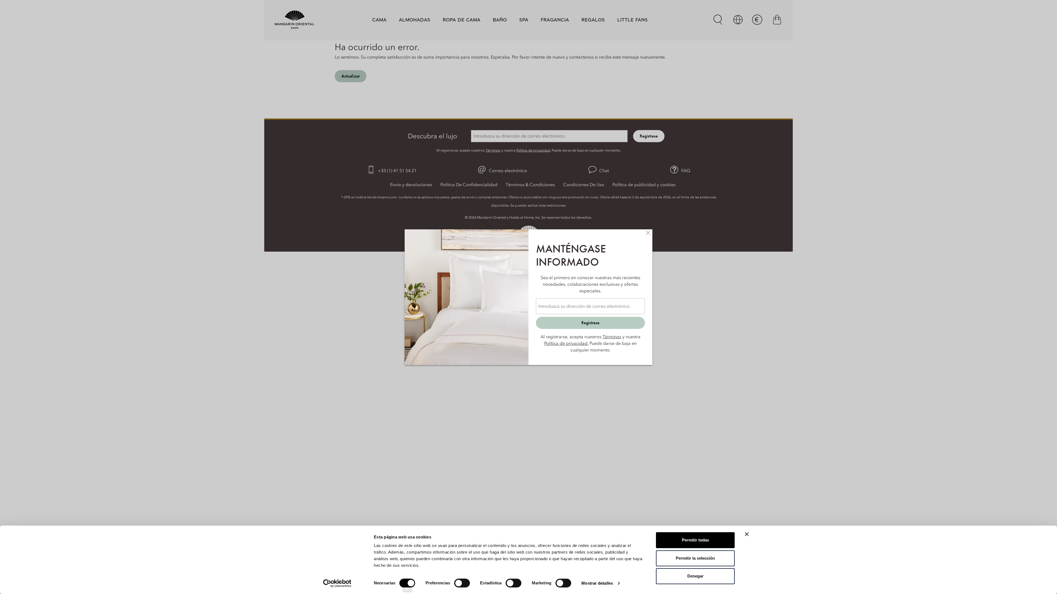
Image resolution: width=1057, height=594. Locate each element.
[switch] (462, 588)
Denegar (695, 576)
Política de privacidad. (566, 343)
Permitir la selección (695, 558)
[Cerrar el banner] (747, 534)
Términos (612, 336)
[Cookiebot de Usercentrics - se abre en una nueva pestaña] (337, 583)
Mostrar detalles (597, 583)
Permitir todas (695, 540)
